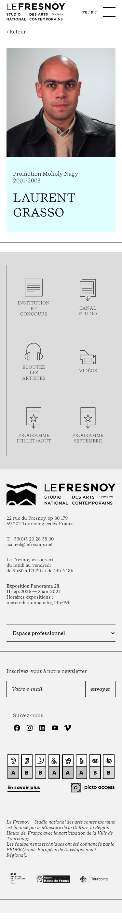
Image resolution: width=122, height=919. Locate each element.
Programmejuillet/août (34, 437)
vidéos (88, 370)
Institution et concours (34, 308)
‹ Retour (16, 32)
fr (84, 12)
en (94, 12)
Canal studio (88, 310)
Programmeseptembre (87, 437)
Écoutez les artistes (33, 372)
